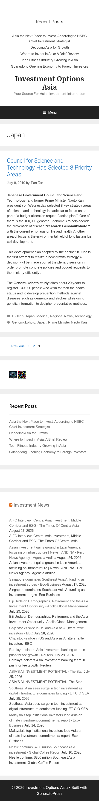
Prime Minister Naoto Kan (67, 322)
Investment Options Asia (49, 82)
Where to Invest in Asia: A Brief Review (49, 54)
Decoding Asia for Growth (49, 47)
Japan (30, 316)
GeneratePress (50, 793)
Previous (16, 346)
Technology (83, 316)
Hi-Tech (17, 316)
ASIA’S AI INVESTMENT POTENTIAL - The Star (46, 671)
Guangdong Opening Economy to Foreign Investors (49, 66)
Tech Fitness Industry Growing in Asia (49, 60)
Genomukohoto (23, 322)
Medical (42, 316)
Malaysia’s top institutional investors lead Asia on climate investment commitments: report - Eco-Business (45, 720)
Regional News (61, 316)
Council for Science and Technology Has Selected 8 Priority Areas (49, 167)
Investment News (31, 505)
